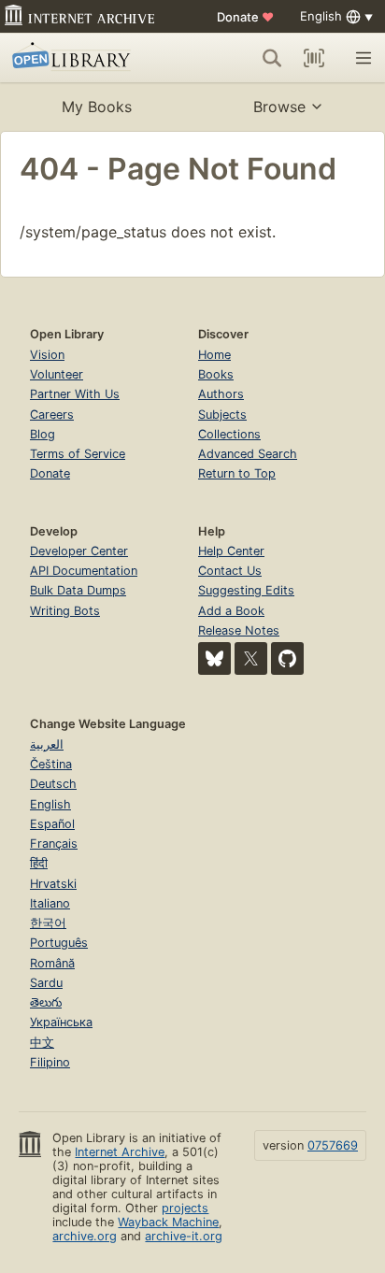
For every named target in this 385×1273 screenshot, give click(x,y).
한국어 (48, 923)
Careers (52, 415)
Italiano (50, 903)
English (50, 804)
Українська (61, 1022)
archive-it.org (183, 1236)
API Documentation (83, 571)
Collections (229, 434)
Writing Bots (65, 611)
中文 (42, 1043)
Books (216, 374)
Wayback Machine (168, 1222)
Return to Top (237, 473)
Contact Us (230, 571)
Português (59, 943)
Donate (245, 16)
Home (214, 355)
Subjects (222, 415)
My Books (97, 106)
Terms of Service (77, 454)
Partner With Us (75, 394)
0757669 (332, 1145)
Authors (221, 394)
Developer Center (79, 551)
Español (52, 824)
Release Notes (238, 630)
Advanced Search (247, 454)
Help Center (231, 551)
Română (52, 963)
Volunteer (56, 374)
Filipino (50, 1062)
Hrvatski (53, 884)
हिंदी (39, 863)
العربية (47, 744)
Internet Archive (119, 1152)
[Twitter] (251, 658)
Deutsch (53, 784)
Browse (279, 106)
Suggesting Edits (246, 590)
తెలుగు (46, 1002)
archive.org (84, 1236)
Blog (42, 434)
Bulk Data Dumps (78, 590)
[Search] (271, 58)
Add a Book (231, 611)
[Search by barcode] (314, 58)
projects (185, 1208)
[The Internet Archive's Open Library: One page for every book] (86, 58)
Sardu (46, 983)
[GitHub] (287, 658)
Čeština (51, 764)
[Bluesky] (214, 658)
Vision (47, 355)
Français (54, 844)
